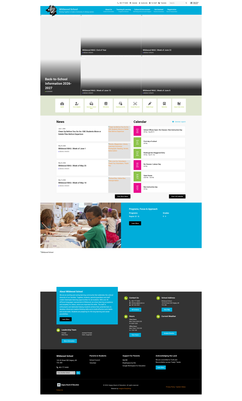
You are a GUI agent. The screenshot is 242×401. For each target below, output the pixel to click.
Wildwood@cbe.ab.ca (137, 303)
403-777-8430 (135, 301)
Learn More (135, 223)
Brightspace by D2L (129, 363)
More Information (69, 341)
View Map (167, 309)
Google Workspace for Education (134, 366)
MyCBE (125, 360)
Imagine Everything (125, 388)
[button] (62, 367)
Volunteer (93, 363)
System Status (181, 387)
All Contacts (135, 309)
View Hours (135, 335)
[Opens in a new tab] (194, 3)
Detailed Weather (169, 333)
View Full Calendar (177, 196)
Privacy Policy (170, 387)
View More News (122, 196)
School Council (95, 360)
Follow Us (59, 390)
